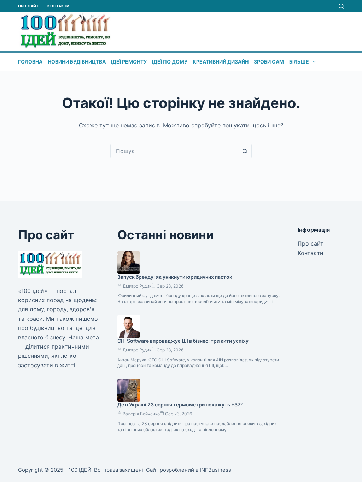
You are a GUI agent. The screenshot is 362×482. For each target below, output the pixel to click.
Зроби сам (269, 62)
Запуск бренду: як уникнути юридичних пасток (174, 277)
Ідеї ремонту (129, 62)
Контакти (58, 6)
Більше (299, 62)
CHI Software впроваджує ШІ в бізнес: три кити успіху (183, 341)
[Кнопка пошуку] (244, 151)
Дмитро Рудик (137, 286)
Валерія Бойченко (141, 413)
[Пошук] (341, 6)
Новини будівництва (77, 62)
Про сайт (28, 6)
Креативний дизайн (221, 62)
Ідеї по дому (169, 62)
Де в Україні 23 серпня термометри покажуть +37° (180, 405)
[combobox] (174, 151)
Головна (30, 62)
